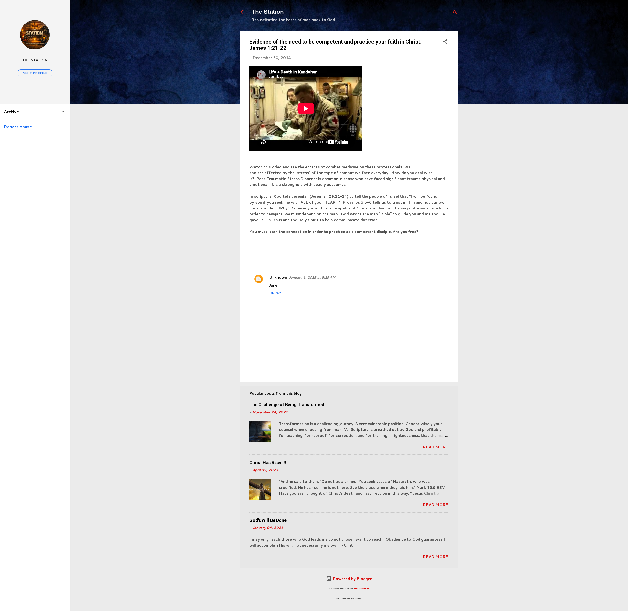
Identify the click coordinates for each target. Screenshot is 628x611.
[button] (445, 42)
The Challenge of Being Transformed (286, 404)
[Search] (455, 13)
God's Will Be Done (268, 520)
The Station (267, 11)
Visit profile (35, 73)
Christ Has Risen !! (267, 462)
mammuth (361, 588)
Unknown (278, 277)
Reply (275, 292)
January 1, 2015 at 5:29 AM (312, 277)
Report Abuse (18, 126)
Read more (435, 447)
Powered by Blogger (352, 578)
